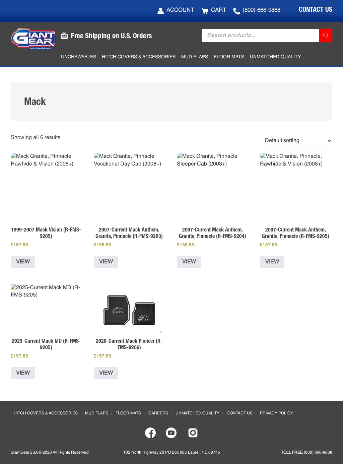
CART (218, 10)
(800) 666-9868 (261, 10)
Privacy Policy (276, 413)
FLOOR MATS (128, 413)
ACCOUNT (180, 10)
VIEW (23, 262)
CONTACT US (315, 9)
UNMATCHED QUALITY (197, 413)
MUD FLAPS (96, 413)
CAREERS (158, 413)
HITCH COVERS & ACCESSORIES (46, 413)
